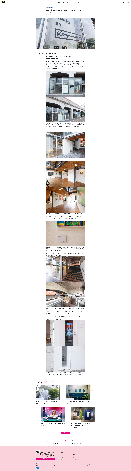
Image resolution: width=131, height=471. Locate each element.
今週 (74, 454)
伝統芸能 (62, 457)
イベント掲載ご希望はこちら (45, 458)
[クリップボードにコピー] (42, 53)
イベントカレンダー (76, 461)
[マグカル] (38, 453)
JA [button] (88, 465)
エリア (86, 456)
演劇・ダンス (63, 456)
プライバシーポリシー (40, 465)
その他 (62, 461)
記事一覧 (65, 443)
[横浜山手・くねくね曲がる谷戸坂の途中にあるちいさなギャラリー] (48, 394)
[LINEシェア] (40, 53)
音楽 (62, 454)
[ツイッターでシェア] (37, 53)
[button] (54, 2)
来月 (74, 457)
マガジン (86, 452)
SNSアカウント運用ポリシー (50, 465)
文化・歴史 (63, 459)
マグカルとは (59, 465)
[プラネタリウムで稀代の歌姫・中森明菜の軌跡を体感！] (53, 416)
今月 (74, 456)
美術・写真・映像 (50, 7)
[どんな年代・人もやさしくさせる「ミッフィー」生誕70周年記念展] (83, 417)
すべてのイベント (76, 459)
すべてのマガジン (65, 432)
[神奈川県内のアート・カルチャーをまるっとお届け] (7, 2)
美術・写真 (63, 452)
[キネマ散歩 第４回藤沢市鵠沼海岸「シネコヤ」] (78, 394)
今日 (74, 452)
